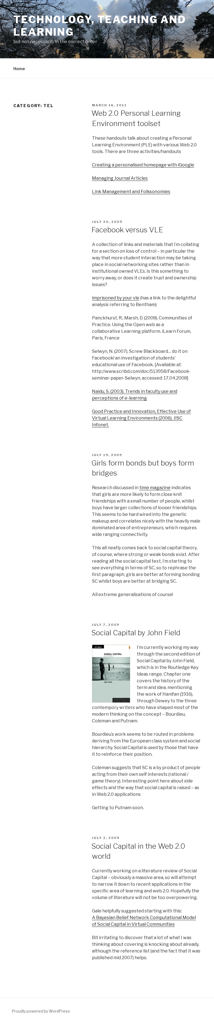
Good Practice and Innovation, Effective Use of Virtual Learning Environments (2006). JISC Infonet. (141, 418)
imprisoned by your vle (115, 298)
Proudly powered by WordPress (41, 1011)
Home (19, 68)
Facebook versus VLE (127, 229)
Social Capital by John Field (135, 632)
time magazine (155, 487)
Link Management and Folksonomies (131, 191)
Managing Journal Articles (120, 178)
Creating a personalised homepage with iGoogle (143, 165)
